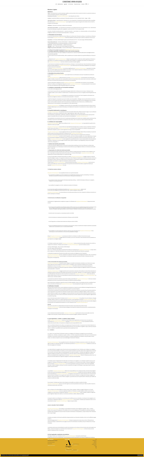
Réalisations (60, 4)
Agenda (65, 4)
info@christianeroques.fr (51, 445)
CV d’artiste (70, 4)
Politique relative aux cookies (25, 455)
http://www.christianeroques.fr (62, 16)
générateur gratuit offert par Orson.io (72, 50)
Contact (83, 4)
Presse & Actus (77, 4)
